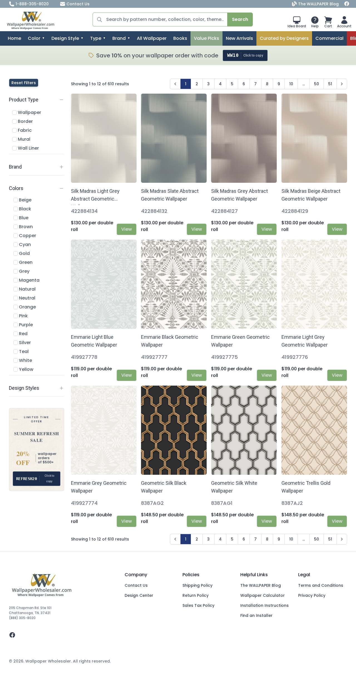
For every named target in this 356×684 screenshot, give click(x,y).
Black (24, 209)
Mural (23, 139)
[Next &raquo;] (342, 84)
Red (23, 333)
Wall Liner (28, 148)
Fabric (24, 130)
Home (14, 38)
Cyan (24, 244)
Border (25, 121)
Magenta (28, 280)
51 (330, 84)
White (25, 360)
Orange (27, 307)
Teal (23, 351)
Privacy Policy (311, 595)
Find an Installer (256, 615)
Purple (25, 325)
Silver (24, 342)
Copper (27, 235)
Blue (23, 218)
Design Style (65, 38)
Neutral (26, 298)
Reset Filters (23, 83)
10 (291, 84)
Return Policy (195, 595)
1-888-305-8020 (32, 4)
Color (34, 38)
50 (316, 84)
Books (180, 38)
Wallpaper (29, 112)
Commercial (329, 38)
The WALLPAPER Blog (318, 4)
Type (95, 38)
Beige (24, 200)
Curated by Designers (284, 38)
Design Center (139, 595)
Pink (23, 316)
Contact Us (78, 4)
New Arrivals (239, 38)
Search (240, 19)
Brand (119, 38)
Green (25, 262)
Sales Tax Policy (198, 605)
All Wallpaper (152, 38)
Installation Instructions (264, 605)
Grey (23, 271)
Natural (27, 289)
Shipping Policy (197, 585)
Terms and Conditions (320, 585)
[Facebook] (347, 4)
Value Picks (206, 38)
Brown (25, 226)
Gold (24, 253)
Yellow (25, 369)
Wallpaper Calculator (262, 595)
